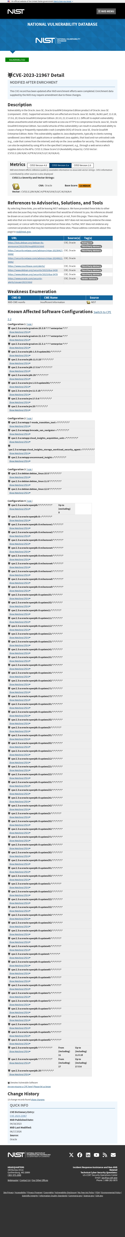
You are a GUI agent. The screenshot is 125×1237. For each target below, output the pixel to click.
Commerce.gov (75, 1195)
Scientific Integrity (30, 1195)
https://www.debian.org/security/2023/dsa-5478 (33, 274)
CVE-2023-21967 (18, 1116)
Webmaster (13, 1180)
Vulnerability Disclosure (66, 1192)
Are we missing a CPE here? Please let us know (29, 1086)
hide (29, 324)
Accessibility (20, 1192)
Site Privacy (8, 1192)
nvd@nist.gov (23, 231)
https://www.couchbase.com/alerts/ (26, 266)
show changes (38, 1099)
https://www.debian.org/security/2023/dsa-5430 (33, 270)
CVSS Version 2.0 (82, 165)
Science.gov (89, 1195)
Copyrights (49, 1192)
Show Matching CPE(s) (19, 332)
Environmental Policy (111, 1192)
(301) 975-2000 (14, 1175)
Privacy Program (34, 1192)
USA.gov (99, 1195)
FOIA (98, 1192)
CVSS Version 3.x (60, 165)
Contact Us (25, 1180)
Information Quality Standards (53, 1195)
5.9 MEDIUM (85, 185)
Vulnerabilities (17, 59)
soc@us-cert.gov (109, 1177)
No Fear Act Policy (86, 1192)
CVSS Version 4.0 (38, 165)
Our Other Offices (40, 1180)
